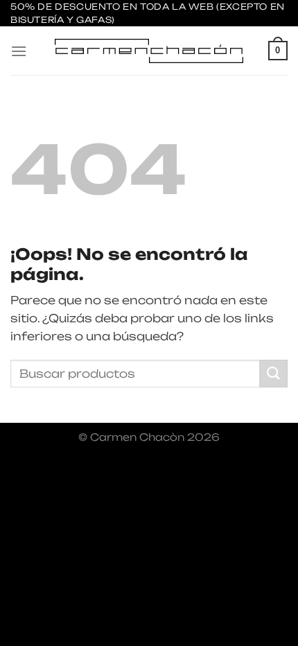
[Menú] (18, 51)
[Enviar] (274, 373)
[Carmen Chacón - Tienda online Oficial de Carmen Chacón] (149, 51)
